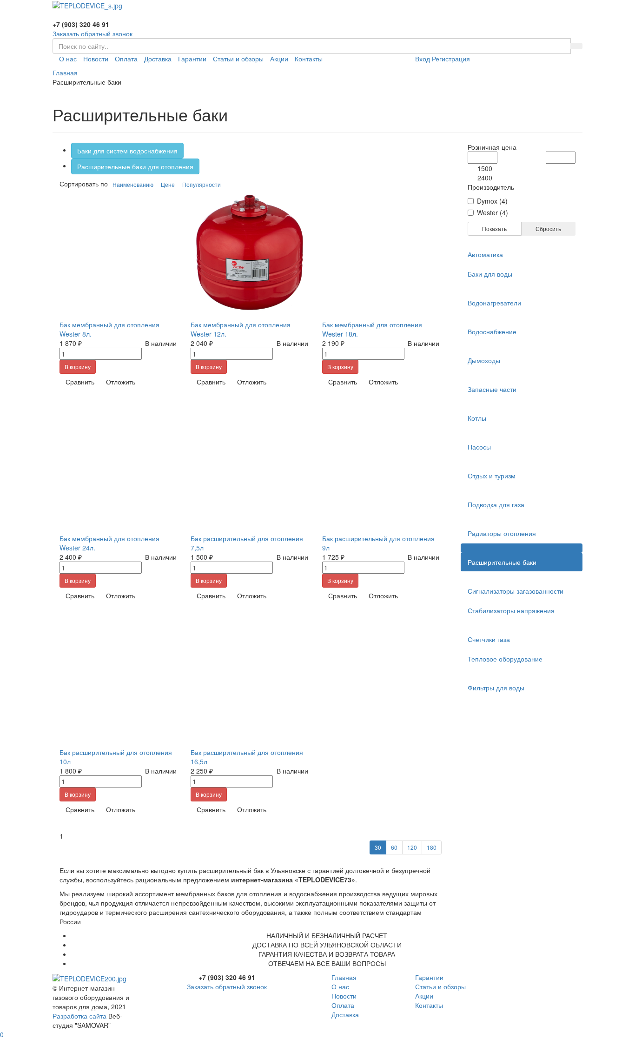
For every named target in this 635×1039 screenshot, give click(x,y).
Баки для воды (490, 273)
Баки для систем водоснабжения (127, 150)
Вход (422, 58)
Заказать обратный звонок (92, 33)
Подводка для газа (496, 504)
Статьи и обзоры (238, 58)
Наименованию (132, 184)
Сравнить (80, 381)
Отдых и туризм (492, 475)
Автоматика (485, 254)
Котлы (477, 418)
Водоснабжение (492, 331)
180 (432, 847)
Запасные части (492, 389)
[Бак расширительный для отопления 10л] (118, 680)
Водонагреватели (494, 302)
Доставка (158, 58)
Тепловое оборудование (505, 658)
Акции (279, 58)
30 (378, 847)
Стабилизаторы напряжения (511, 610)
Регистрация (451, 58)
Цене (168, 184)
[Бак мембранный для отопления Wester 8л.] (118, 252)
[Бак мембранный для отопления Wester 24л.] (118, 466)
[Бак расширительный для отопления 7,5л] (249, 466)
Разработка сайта (79, 1015)
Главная (344, 977)
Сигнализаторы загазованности (515, 591)
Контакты (309, 58)
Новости (95, 58)
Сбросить (548, 228)
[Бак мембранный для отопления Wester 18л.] (380, 252)
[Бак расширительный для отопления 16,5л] (249, 680)
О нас (68, 58)
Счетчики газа (489, 639)
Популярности (201, 184)
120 (412, 847)
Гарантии (192, 58)
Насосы (479, 446)
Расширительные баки (502, 562)
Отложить (120, 381)
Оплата (126, 58)
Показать (494, 228)
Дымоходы (484, 360)
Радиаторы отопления (502, 533)
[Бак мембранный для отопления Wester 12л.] (249, 252)
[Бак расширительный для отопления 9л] (380, 466)
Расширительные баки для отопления (135, 166)
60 (394, 847)
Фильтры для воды (496, 687)
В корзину (78, 367)
